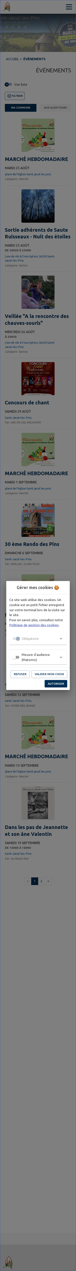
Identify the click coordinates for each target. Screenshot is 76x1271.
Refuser (20, 674)
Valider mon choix (49, 674)
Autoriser (56, 683)
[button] (38, 639)
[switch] (14, 657)
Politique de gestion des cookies (34, 625)
